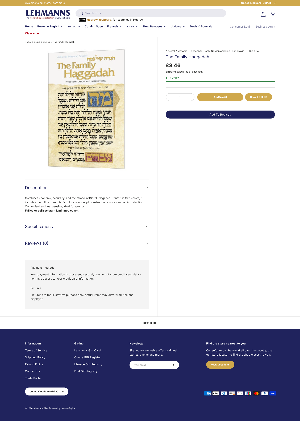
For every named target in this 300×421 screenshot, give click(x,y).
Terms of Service (36, 350)
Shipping (171, 71)
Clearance (32, 33)
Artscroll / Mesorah (176, 50)
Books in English (48, 26)
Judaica (176, 26)
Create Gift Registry (87, 357)
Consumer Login (240, 26)
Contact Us (32, 371)
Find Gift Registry (85, 371)
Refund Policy (34, 364)
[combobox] (151, 13)
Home (29, 26)
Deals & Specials (201, 26)
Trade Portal (33, 378)
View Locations (220, 364)
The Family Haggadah (63, 42)
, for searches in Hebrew (115, 19)
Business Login (265, 26)
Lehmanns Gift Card (87, 350)
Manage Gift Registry (88, 364)
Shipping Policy (35, 357)
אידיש (131, 26)
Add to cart (220, 96)
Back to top (150, 322)
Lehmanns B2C (40, 408)
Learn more (58, 2)
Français (113, 26)
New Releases (152, 26)
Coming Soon (94, 26)
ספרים (72, 26)
